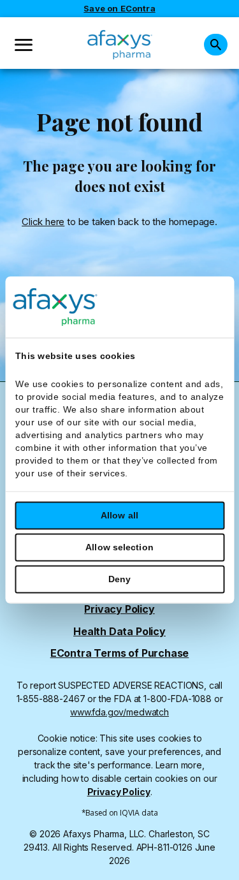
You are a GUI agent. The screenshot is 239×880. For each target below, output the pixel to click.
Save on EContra (119, 8)
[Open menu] (23, 45)
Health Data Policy (119, 632)
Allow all (119, 516)
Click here (43, 222)
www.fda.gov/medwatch (119, 712)
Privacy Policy (119, 609)
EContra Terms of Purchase (119, 653)
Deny (119, 580)
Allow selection (119, 548)
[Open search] (216, 44)
